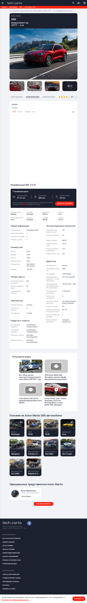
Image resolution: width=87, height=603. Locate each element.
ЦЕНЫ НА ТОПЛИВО (64, 203)
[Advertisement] (26, 149)
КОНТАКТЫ (6, 585)
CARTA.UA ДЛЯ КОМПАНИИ (11, 574)
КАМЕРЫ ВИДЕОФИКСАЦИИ (11, 553)
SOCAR (24, 204)
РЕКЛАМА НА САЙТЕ (9, 589)
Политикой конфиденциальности (15, 600)
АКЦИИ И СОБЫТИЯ (9, 542)
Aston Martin (13, 7)
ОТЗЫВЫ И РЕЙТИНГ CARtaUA (12, 578)
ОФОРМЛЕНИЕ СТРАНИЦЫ (11, 581)
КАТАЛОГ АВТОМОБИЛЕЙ (10, 556)
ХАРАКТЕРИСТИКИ (32, 97)
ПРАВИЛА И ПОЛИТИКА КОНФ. (12, 560)
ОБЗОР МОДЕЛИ (17, 97)
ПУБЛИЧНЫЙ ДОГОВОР (10, 564)
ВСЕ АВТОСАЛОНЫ (43, 504)
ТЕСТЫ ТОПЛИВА (8, 545)
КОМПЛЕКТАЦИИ (49, 97)
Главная (4, 7)
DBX (21, 7)
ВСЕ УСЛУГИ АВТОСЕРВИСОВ (11, 538)
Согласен (79, 599)
